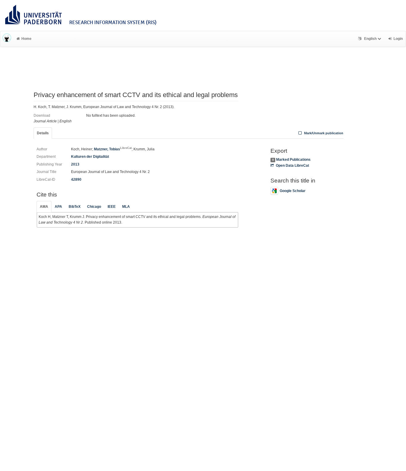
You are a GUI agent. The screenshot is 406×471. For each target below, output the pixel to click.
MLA (126, 207)
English (370, 39)
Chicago (94, 207)
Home (26, 39)
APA (58, 207)
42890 (76, 179)
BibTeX (75, 207)
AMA (44, 207)
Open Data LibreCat (292, 165)
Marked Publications (293, 159)
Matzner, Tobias (113, 149)
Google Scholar (293, 191)
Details (43, 133)
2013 (75, 164)
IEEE (112, 207)
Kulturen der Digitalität (90, 157)
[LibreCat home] (6, 38)
